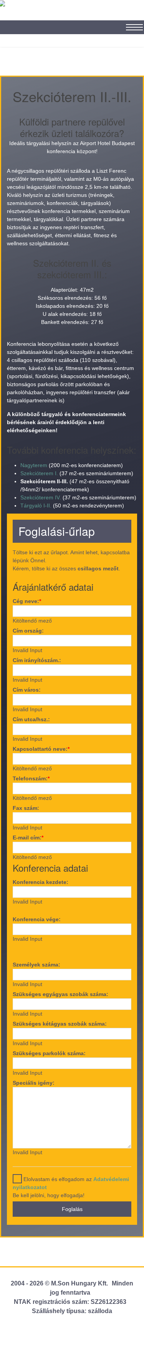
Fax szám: (26, 808)
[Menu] (131, 23)
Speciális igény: (34, 1083)
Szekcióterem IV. (40, 497)
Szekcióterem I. (39, 473)
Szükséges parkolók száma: (49, 1053)
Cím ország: (28, 631)
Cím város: (27, 690)
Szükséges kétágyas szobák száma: (60, 1024)
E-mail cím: (28, 837)
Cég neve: (27, 601)
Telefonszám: (31, 778)
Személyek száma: (36, 965)
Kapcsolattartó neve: (41, 749)
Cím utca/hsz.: (31, 719)
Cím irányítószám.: (37, 660)
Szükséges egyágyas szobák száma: (60, 994)
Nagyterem (33, 465)
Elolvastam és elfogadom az (71, 1183)
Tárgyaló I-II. (35, 505)
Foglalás (72, 1209)
